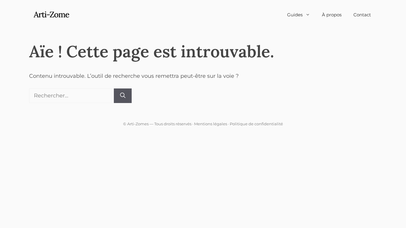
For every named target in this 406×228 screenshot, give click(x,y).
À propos (332, 15)
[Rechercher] (123, 95)
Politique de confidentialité (256, 123)
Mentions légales (210, 123)
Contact (362, 15)
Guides (295, 15)
